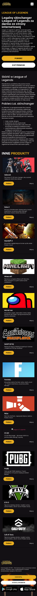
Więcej (31, 183)
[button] (32, 4)
